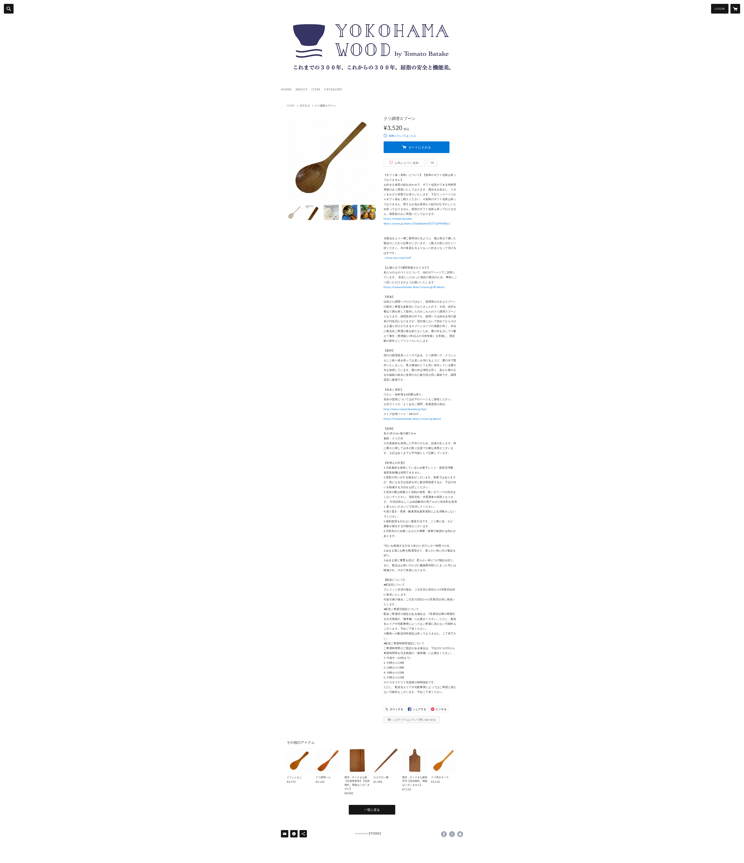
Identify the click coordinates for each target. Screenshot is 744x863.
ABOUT (301, 89)
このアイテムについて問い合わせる (414, 719)
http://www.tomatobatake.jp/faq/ (405, 409)
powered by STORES (368, 833)
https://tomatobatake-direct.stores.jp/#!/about (414, 287)
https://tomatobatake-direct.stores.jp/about (412, 418)
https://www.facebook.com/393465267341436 (444, 834)
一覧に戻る (372, 809)
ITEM (316, 89)
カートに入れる (419, 147)
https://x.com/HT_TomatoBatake (452, 834)
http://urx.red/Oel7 (398, 257)
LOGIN (720, 8)
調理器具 (305, 105)
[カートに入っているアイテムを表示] (735, 9)
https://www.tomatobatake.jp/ (460, 834)
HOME (286, 89)
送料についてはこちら (403, 135)
